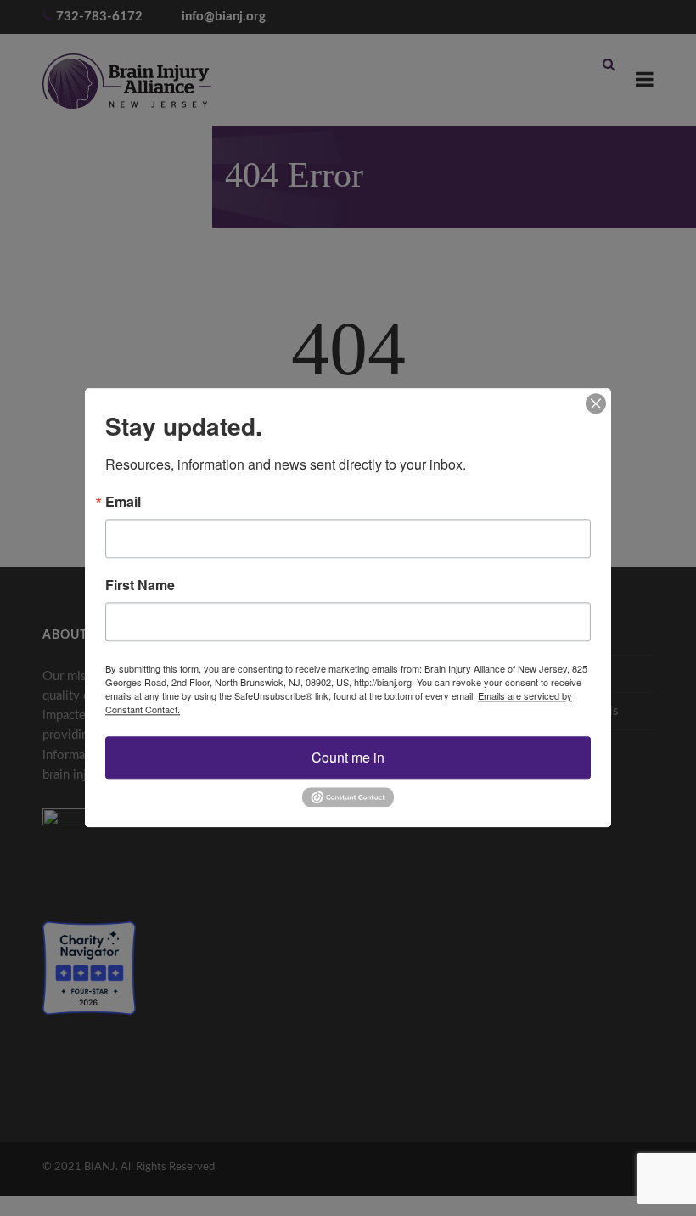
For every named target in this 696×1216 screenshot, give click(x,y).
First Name (140, 585)
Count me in (348, 757)
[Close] (596, 403)
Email (123, 502)
